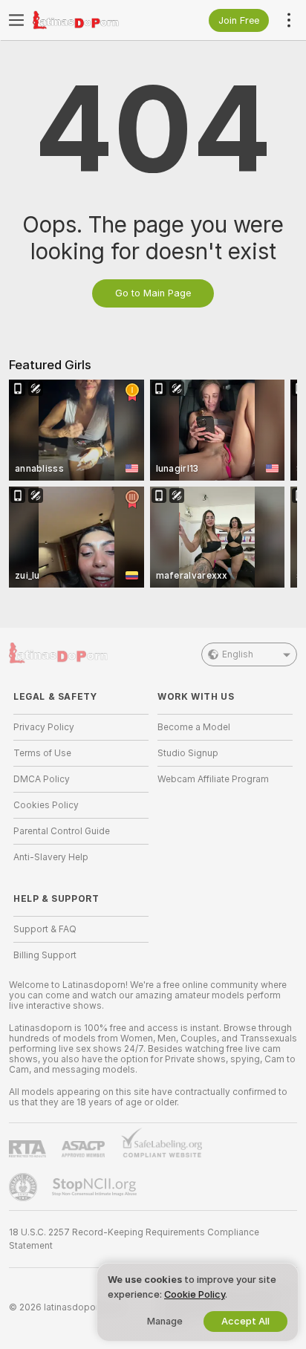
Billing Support (44, 955)
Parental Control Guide (61, 831)
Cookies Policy (46, 805)
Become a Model (193, 727)
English (237, 654)
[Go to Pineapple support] (24, 1187)
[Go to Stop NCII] (96, 1187)
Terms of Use (42, 753)
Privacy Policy (43, 727)
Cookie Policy (194, 1294)
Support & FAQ (44, 929)
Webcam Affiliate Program (213, 779)
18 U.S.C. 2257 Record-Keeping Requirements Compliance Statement (134, 1239)
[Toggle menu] (16, 20)
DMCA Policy (41, 779)
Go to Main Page (153, 293)
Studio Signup (187, 753)
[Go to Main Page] (93, 20)
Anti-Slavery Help (50, 857)
